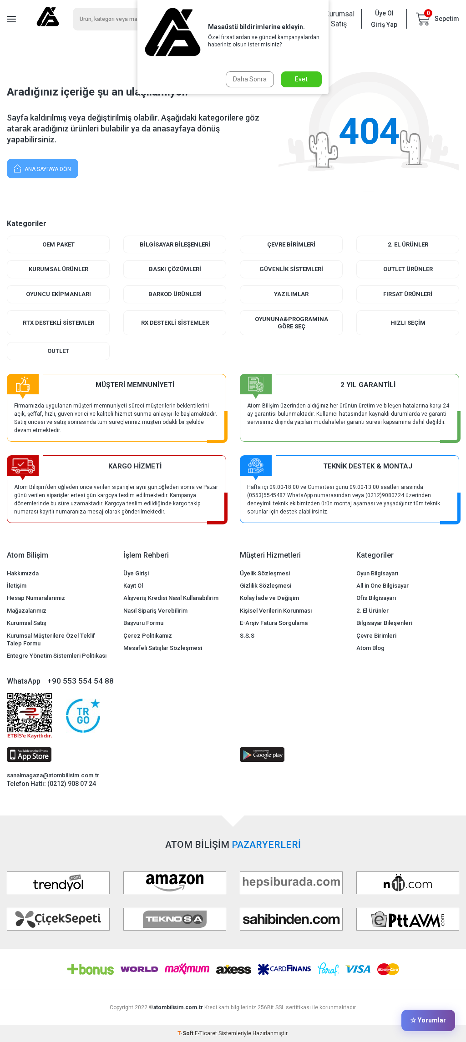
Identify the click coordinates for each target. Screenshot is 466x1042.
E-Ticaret (206, 1033)
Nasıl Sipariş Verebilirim (155, 610)
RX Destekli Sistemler (175, 322)
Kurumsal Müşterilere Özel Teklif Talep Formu (51, 639)
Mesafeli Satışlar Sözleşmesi (162, 647)
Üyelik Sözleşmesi (265, 573)
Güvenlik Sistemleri (291, 269)
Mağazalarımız (26, 610)
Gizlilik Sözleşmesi (265, 585)
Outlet (58, 350)
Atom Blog (370, 647)
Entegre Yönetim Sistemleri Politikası (56, 655)
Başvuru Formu (143, 622)
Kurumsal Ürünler (58, 269)
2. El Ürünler (408, 244)
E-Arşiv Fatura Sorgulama (274, 622)
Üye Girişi (136, 573)
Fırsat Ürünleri (407, 294)
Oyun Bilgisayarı (377, 573)
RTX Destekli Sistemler (58, 322)
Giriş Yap (384, 24)
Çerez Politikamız (147, 635)
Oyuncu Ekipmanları (58, 294)
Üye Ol (384, 13)
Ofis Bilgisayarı (376, 597)
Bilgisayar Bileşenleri (175, 244)
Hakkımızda (23, 573)
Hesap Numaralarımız (36, 597)
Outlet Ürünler (408, 269)
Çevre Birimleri (291, 244)
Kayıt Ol (133, 585)
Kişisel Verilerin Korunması (276, 610)
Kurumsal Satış (338, 19)
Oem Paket (58, 244)
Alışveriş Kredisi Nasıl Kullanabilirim (170, 597)
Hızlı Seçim (407, 322)
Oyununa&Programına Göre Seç (291, 323)
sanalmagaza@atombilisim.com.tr (53, 775)
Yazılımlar (291, 294)
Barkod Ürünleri (175, 294)
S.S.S (247, 635)
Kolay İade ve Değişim (269, 597)
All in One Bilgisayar (382, 585)
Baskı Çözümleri (175, 269)
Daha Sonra (250, 79)
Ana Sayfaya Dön (47, 169)
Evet (301, 79)
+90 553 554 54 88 (80, 680)
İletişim (16, 585)
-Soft (186, 1033)
